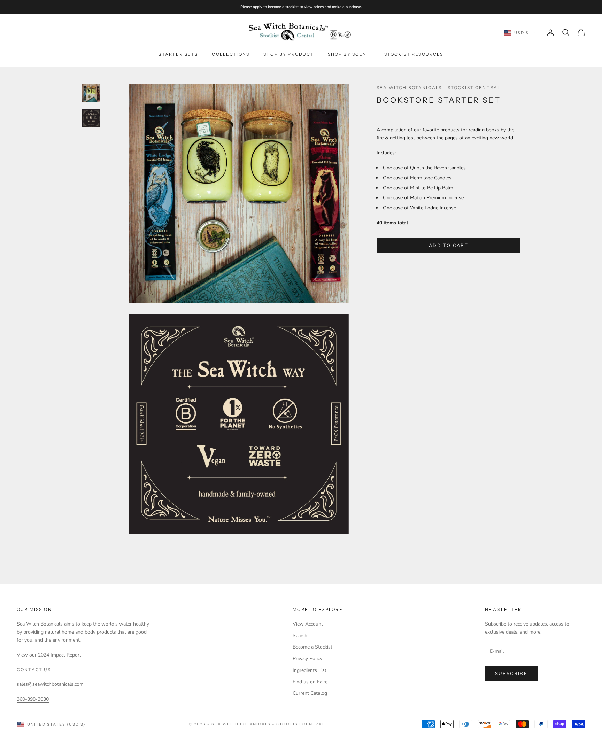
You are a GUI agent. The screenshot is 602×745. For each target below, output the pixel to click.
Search (300, 635)
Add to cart (448, 245)
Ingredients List (309, 670)
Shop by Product (288, 54)
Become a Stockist (312, 647)
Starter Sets (178, 54)
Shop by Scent (349, 54)
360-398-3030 (33, 699)
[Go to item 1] (91, 93)
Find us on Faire (310, 681)
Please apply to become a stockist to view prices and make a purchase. (301, 6)
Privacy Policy (307, 658)
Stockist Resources (413, 54)
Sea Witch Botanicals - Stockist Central (439, 87)
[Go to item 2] (91, 118)
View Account (308, 624)
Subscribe (511, 673)
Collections (230, 54)
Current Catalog (310, 693)
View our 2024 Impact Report (49, 655)
